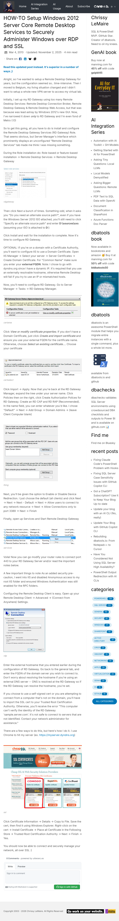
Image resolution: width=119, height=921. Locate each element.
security (100, 618)
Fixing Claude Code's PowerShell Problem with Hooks (105, 464)
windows (101, 625)
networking (102, 661)
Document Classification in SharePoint (103, 210)
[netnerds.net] (10, 6)
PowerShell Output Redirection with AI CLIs (105, 576)
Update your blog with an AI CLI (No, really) (104, 513)
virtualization (104, 674)
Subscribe (83, 6)
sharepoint (102, 631)
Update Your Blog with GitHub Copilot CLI (105, 527)
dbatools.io (98, 377)
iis (97, 687)
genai (99, 681)
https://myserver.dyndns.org (56, 735)
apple (99, 667)
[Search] (114, 6)
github (95, 381)
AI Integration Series (39, 6)
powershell (103, 599)
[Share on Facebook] (20, 59)
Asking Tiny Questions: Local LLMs (103, 164)
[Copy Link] (35, 59)
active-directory (104, 639)
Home (22, 6)
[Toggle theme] (110, 6)
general (100, 612)
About (69, 6)
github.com (98, 427)
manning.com (99, 64)
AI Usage (57, 6)
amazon (96, 255)
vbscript (100, 654)
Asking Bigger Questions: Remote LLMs (105, 187)
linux (99, 648)
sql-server (102, 605)
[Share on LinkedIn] (25, 59)
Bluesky (110, 443)
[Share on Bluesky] (30, 59)
